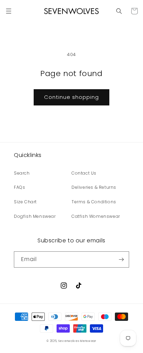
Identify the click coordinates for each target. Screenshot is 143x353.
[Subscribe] (121, 259)
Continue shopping (71, 97)
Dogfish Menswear (35, 216)
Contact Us (84, 173)
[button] (8, 11)
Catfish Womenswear (96, 216)
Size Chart (25, 202)
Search (22, 173)
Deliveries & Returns (94, 187)
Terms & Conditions (94, 202)
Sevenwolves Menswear (77, 341)
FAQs (19, 187)
